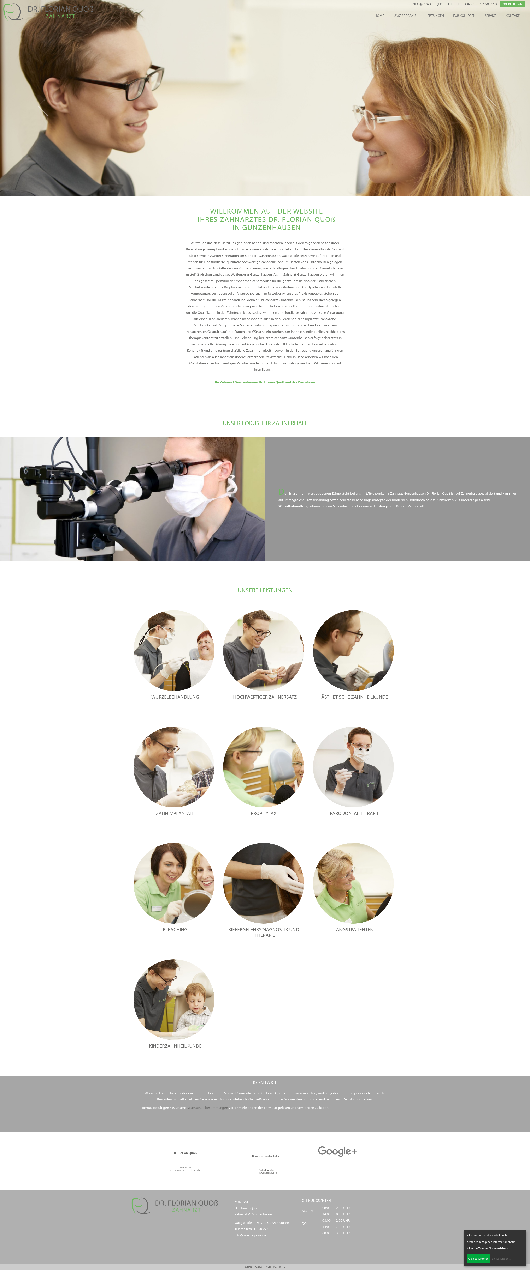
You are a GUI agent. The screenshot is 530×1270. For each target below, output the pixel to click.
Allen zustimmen (478, 1258)
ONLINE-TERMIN (512, 4)
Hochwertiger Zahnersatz (265, 697)
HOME (379, 15)
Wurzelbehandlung (231, 300)
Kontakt (512, 15)
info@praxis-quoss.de (432, 3)
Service (490, 15)
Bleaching (175, 929)
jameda (196, 1170)
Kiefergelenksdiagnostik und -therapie (265, 932)
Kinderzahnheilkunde (175, 1046)
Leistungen (435, 15)
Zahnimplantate (175, 813)
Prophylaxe (232, 287)
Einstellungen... (501, 1258)
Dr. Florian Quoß (185, 1153)
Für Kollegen (464, 15)
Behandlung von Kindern (276, 287)
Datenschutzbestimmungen (207, 1107)
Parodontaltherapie (354, 813)
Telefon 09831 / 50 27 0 (476, 3)
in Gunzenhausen (268, 1171)
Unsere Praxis (405, 15)
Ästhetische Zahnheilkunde (354, 697)
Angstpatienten (313, 287)
